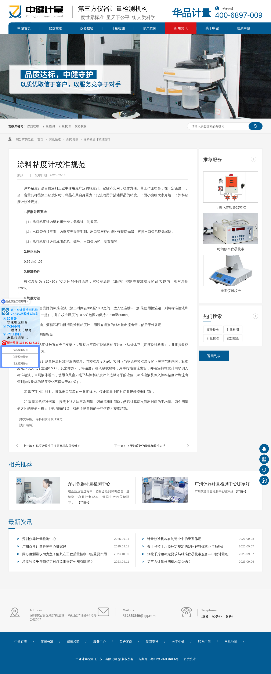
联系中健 (243, 28)
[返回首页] (264, 480)
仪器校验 (87, 28)
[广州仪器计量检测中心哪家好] (165, 490)
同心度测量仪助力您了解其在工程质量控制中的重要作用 (64, 553)
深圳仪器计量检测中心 (89, 483)
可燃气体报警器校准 (231, 207)
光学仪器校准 (231, 290)
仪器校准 (55, 28)
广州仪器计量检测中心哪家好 (222, 483)
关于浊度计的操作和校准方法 (146, 445)
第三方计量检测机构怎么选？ (169, 561)
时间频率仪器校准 (230, 248)
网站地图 (230, 641)
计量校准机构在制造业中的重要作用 (174, 538)
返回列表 (214, 355)
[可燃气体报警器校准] (230, 187)
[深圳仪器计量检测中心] (38, 490)
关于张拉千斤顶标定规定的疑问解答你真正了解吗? (185, 546)
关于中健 (212, 28)
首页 (40, 139)
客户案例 (149, 28)
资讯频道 (55, 139)
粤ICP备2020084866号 (164, 659)
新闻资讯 (181, 28)
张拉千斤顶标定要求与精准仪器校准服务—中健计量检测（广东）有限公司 (189, 553)
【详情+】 (84, 502)
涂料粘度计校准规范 (97, 139)
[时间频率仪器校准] (230, 228)
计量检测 (118, 28)
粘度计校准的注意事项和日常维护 (58, 445)
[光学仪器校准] (230, 270)
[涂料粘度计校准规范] (41, 18)
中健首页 (24, 28)
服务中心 (99, 641)
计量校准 (65, 126)
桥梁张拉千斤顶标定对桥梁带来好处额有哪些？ (57, 561)
